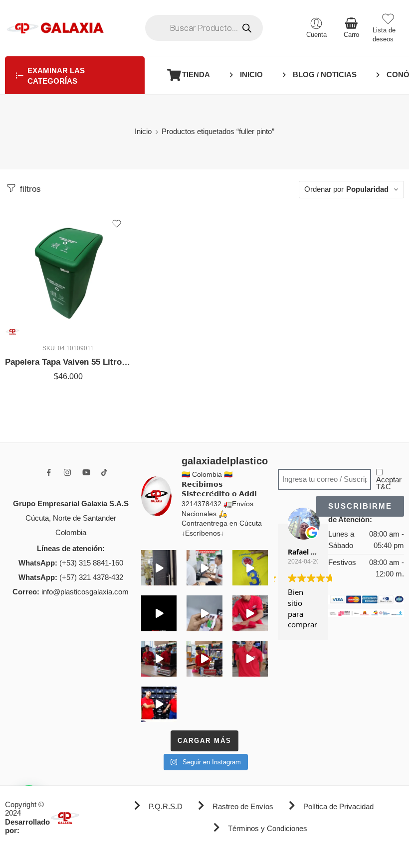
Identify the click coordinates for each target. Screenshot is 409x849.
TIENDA (196, 75)
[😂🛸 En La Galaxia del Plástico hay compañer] (204, 613)
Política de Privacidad (338, 807)
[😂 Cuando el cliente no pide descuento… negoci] (204, 567)
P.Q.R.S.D (166, 807)
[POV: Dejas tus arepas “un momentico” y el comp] (204, 659)
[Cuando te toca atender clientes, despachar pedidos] (250, 567)
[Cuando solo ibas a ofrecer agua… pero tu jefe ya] (159, 659)
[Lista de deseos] (117, 224)
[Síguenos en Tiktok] (104, 472)
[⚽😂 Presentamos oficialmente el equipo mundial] (159, 613)
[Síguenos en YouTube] (86, 472)
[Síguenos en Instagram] (67, 472)
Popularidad (367, 189)
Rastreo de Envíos (242, 807)
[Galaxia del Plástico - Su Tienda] (55, 27)
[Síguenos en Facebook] (49, 472)
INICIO (251, 75)
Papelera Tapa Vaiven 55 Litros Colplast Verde (68, 362)
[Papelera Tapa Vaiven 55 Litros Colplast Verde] (68, 273)
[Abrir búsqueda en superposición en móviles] (204, 28)
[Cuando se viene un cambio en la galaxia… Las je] (250, 659)
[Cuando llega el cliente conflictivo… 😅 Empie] (159, 704)
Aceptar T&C (389, 483)
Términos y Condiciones (267, 829)
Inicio (143, 132)
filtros (29, 189)
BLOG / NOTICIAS (325, 75)
